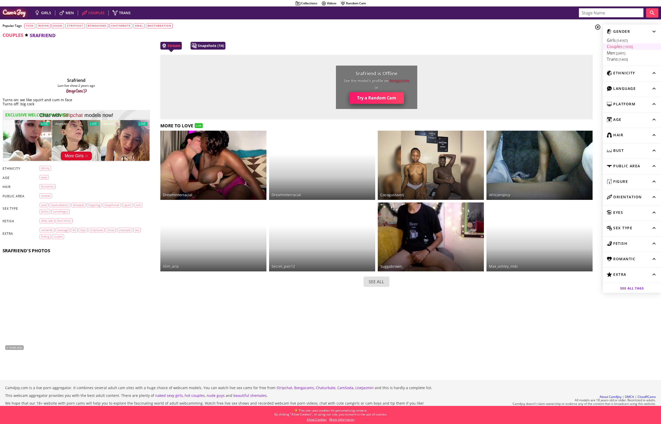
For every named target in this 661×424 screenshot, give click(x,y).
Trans (617, 59)
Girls (617, 40)
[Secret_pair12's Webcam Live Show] (322, 236)
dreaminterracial (286, 194)
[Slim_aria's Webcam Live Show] (213, 236)
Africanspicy (499, 194)
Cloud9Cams (647, 397)
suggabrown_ (392, 266)
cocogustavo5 (392, 194)
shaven (46, 196)
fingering (94, 205)
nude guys (216, 395)
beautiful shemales (250, 395)
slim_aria (171, 266)
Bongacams (304, 387)
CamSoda (345, 387)
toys (83, 230)
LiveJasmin (364, 387)
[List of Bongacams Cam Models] (76, 91)
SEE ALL (376, 282)
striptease (96, 230)
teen (30, 25)
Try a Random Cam (376, 98)
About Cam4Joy (610, 397)
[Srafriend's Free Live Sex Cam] (76, 62)
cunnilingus (60, 211)
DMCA (629, 397)
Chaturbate (325, 387)
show (110, 230)
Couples (620, 46)
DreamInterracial (177, 194)
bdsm (45, 211)
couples (13, 35)
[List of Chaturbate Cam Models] (363, 135)
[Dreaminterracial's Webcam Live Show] (213, 165)
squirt (127, 205)
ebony (45, 168)
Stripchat (284, 387)
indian (43, 25)
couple (57, 236)
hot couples (195, 395)
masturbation (159, 25)
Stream (174, 45)
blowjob (78, 205)
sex (137, 230)
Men (616, 53)
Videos (331, 3)
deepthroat (111, 205)
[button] (143, 303)
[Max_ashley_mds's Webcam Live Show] (539, 236)
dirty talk (47, 221)
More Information (342, 419)
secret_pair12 (283, 266)
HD (74, 230)
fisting (45, 236)
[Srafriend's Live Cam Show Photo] (76, 303)
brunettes (47, 186)
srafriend (76, 80)
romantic (47, 230)
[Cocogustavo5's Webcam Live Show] (431, 165)
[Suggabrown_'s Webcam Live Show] (431, 236)
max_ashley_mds (503, 266)
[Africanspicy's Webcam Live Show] (539, 165)
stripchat (75, 25)
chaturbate (121, 25)
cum (138, 205)
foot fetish (64, 221)
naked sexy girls (169, 395)
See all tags (632, 288)
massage (62, 230)
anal (139, 25)
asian (57, 25)
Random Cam (356, 3)
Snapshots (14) (211, 45)
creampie (125, 230)
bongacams (97, 25)
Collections (309, 3)
